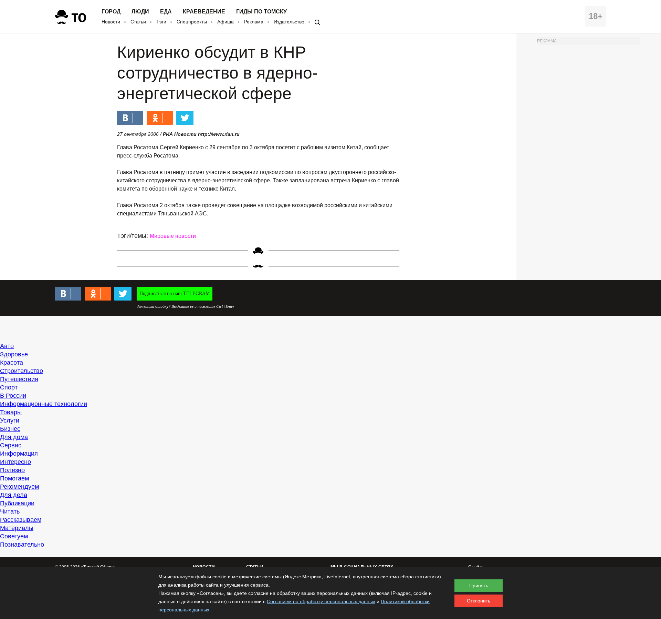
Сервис (10, 445)
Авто (7, 346)
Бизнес (10, 428)
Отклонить (478, 600)
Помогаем (14, 478)
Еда (166, 11)
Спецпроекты (192, 21)
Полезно (12, 470)
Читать (10, 511)
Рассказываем (20, 519)
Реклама (253, 21)
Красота (11, 362)
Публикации (17, 503)
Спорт (9, 387)
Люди (140, 11)
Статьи (138, 21)
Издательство (289, 21)
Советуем (14, 536)
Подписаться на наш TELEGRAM (174, 293)
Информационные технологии (43, 403)
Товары (11, 412)
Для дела (13, 494)
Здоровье (14, 354)
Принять (478, 585)
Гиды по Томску (261, 11)
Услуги (9, 420)
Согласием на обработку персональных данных (321, 601)
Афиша (225, 21)
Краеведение (204, 11)
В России (13, 395)
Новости (111, 21)
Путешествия (19, 379)
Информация (19, 453)
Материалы (16, 528)
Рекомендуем (19, 486)
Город (111, 11)
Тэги (161, 21)
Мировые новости (173, 236)
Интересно (15, 461)
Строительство (21, 370)
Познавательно (22, 544)
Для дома (14, 437)
